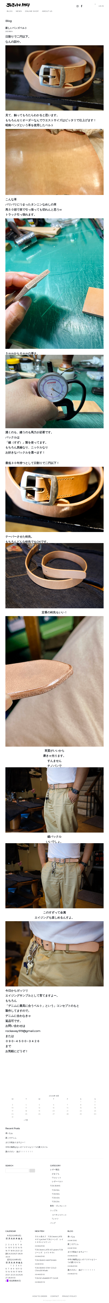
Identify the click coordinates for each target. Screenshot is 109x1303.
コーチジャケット (59, 1215)
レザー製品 (54, 1169)
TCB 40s (55, 1198)
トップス (53, 1210)
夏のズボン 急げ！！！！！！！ (19, 1151)
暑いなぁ (9, 1133)
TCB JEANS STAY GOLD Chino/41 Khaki (45, 1269)
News (19, 11)
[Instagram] (77, 6)
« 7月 (26, 1120)
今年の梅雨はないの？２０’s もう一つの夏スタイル (26, 1147)
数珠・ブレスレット (58, 1206)
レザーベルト (57, 1181)
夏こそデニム (10, 1138)
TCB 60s (55, 1194)
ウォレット (56, 1177)
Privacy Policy (69, 1296)
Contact (54, 1296)
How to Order (39, 1296)
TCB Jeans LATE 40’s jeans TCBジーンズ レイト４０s (49, 1251)
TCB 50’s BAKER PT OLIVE (46, 1278)
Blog (10, 11)
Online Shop (32, 11)
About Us (47, 11)
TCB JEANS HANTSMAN (45, 1260)
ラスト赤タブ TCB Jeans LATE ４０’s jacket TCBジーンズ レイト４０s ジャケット (49, 1239)
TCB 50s (55, 1190)
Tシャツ (55, 1218)
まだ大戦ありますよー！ (15, 1142)
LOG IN (102, 6)
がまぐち (55, 1174)
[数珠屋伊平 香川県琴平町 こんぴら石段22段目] (20, 7)
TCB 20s (55, 1201)
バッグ (53, 1223)
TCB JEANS (55, 1186)
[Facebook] (81, 6)
